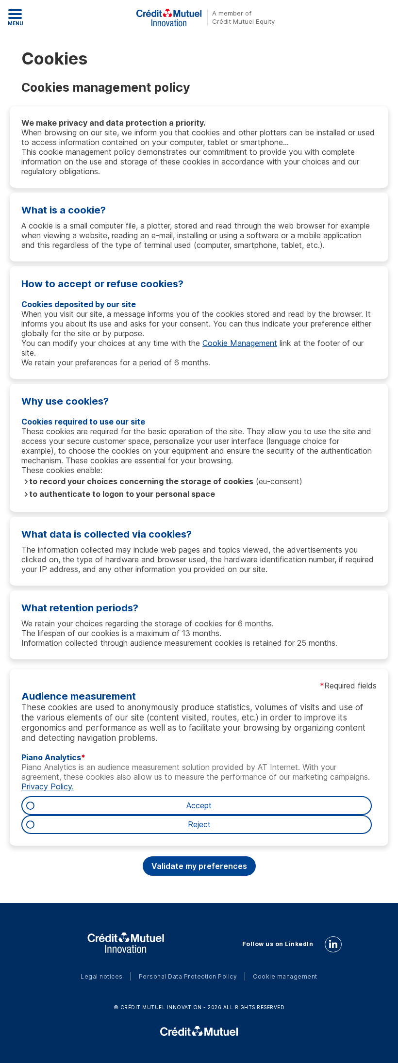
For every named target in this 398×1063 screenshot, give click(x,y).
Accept (199, 805)
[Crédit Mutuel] (198, 1031)
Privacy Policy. (47, 786)
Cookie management (285, 976)
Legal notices (102, 976)
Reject (199, 824)
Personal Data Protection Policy (188, 976)
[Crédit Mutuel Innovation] (125, 943)
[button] (199, 866)
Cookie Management (239, 343)
